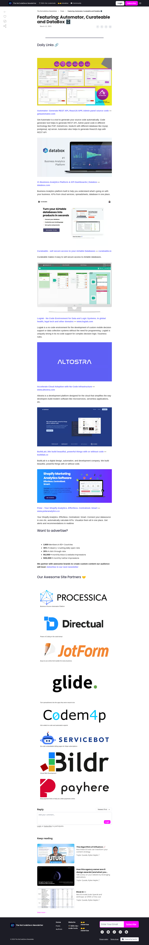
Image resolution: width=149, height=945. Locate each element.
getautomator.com (46, 114)
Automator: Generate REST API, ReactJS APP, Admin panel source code (73, 111)
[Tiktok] (114, 932)
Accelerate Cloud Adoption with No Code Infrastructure (64, 386)
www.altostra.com (46, 390)
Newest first (102, 809)
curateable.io (104, 251)
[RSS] (126, 932)
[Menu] (140, 3)
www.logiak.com (85, 321)
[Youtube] (108, 932)
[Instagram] (120, 932)
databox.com (43, 185)
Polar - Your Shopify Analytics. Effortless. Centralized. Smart (67, 508)
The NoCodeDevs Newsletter (47, 11)
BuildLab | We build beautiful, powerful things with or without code (70, 451)
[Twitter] (102, 932)
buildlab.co (42, 455)
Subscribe (131, 3)
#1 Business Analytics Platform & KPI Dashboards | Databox (67, 182)
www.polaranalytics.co (48, 511)
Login (120, 3)
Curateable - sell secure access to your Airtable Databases (66, 251)
